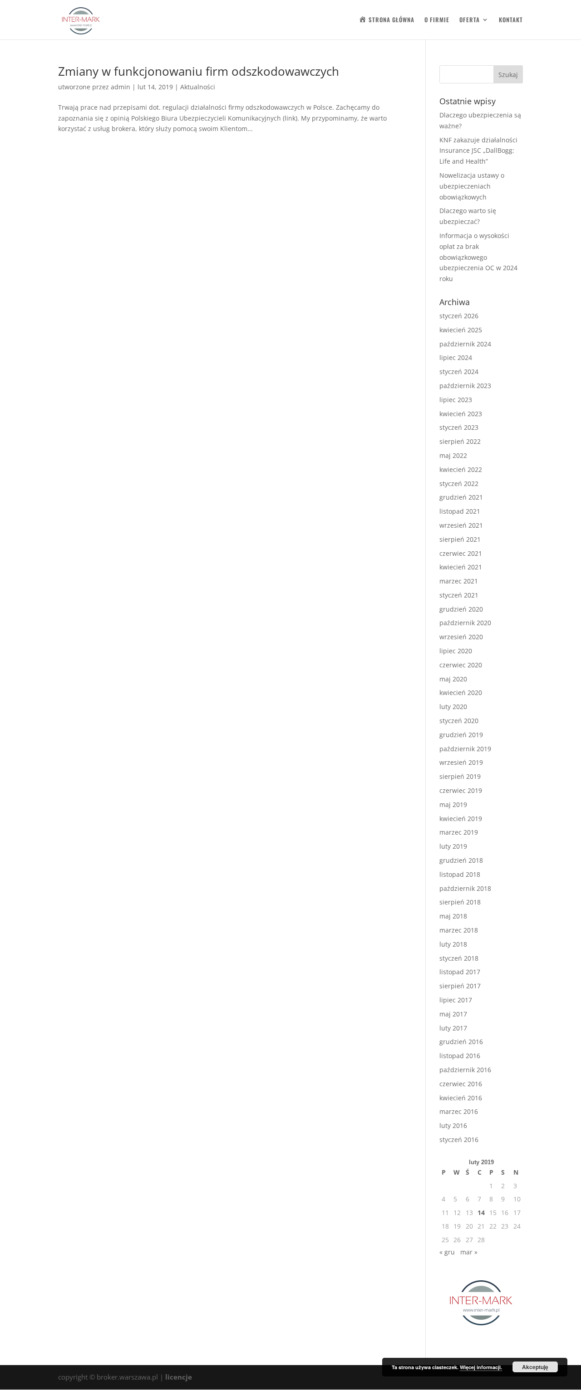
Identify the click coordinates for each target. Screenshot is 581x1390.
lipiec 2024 (455, 357)
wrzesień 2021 (461, 525)
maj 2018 (453, 916)
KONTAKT (511, 20)
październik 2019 (465, 748)
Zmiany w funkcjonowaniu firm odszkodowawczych (198, 71)
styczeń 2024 (458, 371)
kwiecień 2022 (460, 469)
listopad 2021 (459, 511)
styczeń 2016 (458, 1139)
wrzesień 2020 (461, 636)
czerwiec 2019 (460, 790)
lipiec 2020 (455, 650)
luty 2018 (453, 944)
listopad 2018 (459, 874)
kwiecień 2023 (460, 413)
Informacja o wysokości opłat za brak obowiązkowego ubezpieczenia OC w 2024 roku (478, 257)
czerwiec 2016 (460, 1083)
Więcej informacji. (481, 1367)
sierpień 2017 (460, 986)
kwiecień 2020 (460, 692)
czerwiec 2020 (460, 665)
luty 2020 (453, 706)
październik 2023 (465, 385)
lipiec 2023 (455, 399)
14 (481, 1212)
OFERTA (469, 20)
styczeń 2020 (458, 720)
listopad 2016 (459, 1055)
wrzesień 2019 (461, 762)
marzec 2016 (458, 1111)
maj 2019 (453, 804)
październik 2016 (465, 1069)
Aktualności (197, 87)
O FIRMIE (436, 20)
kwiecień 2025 (460, 330)
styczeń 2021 (458, 595)
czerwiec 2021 (460, 553)
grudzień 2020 (461, 609)
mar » (469, 1252)
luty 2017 (453, 1028)
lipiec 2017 (455, 1000)
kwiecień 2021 (460, 567)
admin (120, 87)
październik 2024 (465, 344)
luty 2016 (453, 1125)
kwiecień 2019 (460, 818)
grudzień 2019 (461, 734)
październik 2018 (465, 888)
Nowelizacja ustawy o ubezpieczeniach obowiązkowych (471, 186)
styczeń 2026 (458, 315)
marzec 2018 (458, 930)
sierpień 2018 (460, 902)
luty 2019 (453, 846)
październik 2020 (465, 622)
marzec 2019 (458, 832)
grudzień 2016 (461, 1041)
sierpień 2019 (460, 776)
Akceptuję (535, 1367)
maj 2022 (453, 455)
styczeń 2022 (458, 483)
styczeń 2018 (458, 958)
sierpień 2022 (460, 441)
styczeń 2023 (458, 427)
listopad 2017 (459, 971)
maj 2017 (453, 1014)
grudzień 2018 (461, 860)
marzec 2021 (458, 581)
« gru (447, 1252)
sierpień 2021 (460, 539)
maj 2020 (453, 679)
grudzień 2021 (461, 497)
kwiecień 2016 (460, 1098)
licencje (178, 1376)
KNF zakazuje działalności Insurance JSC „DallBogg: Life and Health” (478, 151)
